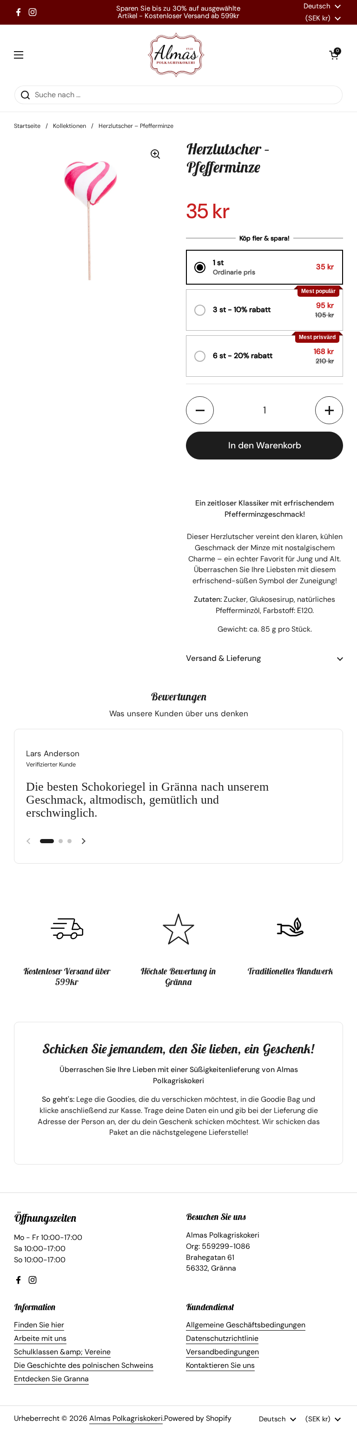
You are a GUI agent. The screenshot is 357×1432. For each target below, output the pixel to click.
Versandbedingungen (222, 1352)
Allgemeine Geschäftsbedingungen (245, 1325)
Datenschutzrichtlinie (222, 1338)
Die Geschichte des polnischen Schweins (83, 1365)
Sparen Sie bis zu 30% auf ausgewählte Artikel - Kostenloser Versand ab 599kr (178, 12)
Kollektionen (69, 126)
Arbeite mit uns (40, 1338)
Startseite (27, 126)
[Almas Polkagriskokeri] (176, 55)
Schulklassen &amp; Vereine (62, 1352)
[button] (333, 55)
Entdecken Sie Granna (51, 1379)
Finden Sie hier (39, 1325)
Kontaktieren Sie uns (220, 1365)
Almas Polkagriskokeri (126, 1418)
